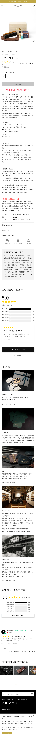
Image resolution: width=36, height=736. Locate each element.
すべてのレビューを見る (18, 350)
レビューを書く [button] (18, 615)
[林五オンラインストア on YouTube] (6, 703)
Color (8, 72)
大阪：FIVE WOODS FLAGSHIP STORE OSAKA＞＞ (17, 529)
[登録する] (32, 694)
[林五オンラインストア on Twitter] (10, 703)
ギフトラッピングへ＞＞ (9, 404)
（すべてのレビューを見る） (25, 63)
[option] (18, 1)
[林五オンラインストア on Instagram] (3, 703)
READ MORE (7, 733)
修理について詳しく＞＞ (9, 482)
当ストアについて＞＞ (8, 580)
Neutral (3, 76)
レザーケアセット (11, 51)
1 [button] (16, 46)
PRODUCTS (6, 710)
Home (3, 51)
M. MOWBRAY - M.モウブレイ (10, 55)
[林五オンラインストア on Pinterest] (13, 703)
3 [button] (19, 46)
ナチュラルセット (6, 644)
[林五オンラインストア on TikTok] (17, 703)
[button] (30, 651)
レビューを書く (18, 355)
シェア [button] (6, 648)
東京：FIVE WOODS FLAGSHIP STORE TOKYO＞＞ (17, 531)
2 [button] (18, 46)
